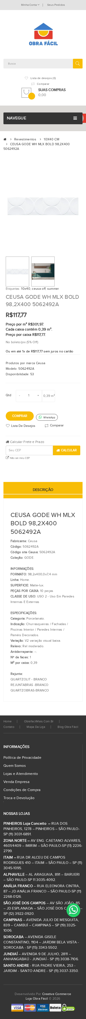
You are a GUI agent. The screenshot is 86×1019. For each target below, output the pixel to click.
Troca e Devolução (18, 798)
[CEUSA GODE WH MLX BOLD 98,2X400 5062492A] (17, 272)
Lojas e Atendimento (20, 774)
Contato (8, 727)
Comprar (19, 416)
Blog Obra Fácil (68, 727)
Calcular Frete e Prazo (26, 442)
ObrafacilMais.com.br (39, 721)
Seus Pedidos (56, 4)
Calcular (69, 450)
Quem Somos (14, 766)
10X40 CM (51, 139)
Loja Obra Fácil (37, 999)
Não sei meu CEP (19, 458)
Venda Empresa (16, 782)
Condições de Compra (22, 790)
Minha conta (29, 4)
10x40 (25, 289)
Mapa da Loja (36, 727)
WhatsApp (48, 417)
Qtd (8, 395)
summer (53, 289)
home (7, 721)
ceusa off (38, 289)
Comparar (57, 425)
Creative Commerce (56, 994)
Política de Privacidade (22, 758)
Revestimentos (25, 139)
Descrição (43, 490)
